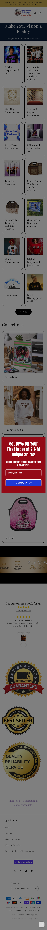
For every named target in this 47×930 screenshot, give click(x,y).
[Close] (42, 440)
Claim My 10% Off (23, 483)
